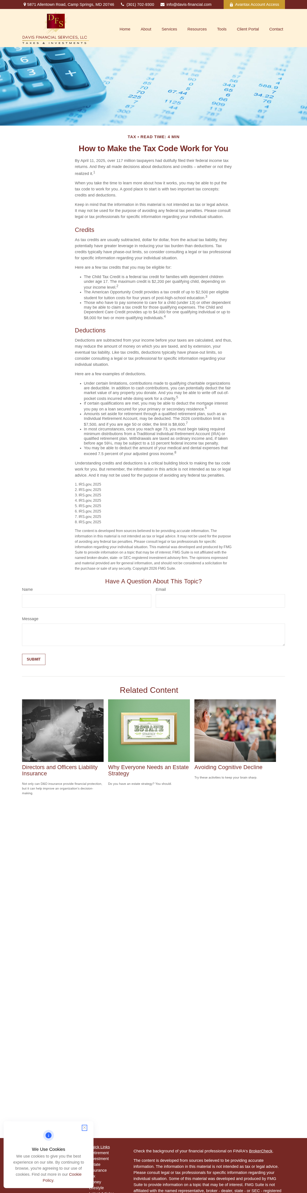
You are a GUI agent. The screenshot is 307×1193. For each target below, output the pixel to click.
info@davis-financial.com (189, 4)
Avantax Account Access (257, 4)
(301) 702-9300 (140, 4)
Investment (99, 1158)
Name (27, 589)
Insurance (98, 1170)
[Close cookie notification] (84, 1128)
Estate (94, 1164)
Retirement (99, 1153)
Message (30, 619)
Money (95, 1182)
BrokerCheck (260, 1151)
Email (161, 589)
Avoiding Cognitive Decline (228, 767)
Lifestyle (96, 1188)
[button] (125, 29)
